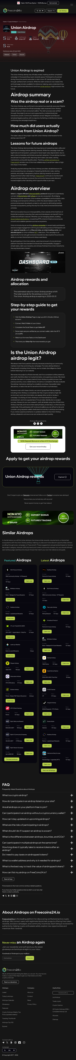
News (29, 1000)
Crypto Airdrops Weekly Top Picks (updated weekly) (11, 1013)
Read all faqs (8, 879)
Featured (5, 1008)
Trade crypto (57, 1001)
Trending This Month (9, 1018)
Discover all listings (49, 770)
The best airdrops (12, 759)
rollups (33, 196)
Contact (30, 996)
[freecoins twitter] (6, 896)
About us (30, 992)
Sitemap (55, 1019)
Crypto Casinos (58, 1005)
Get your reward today (38, 447)
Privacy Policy (31, 1004)
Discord (22, 54)
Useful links (56, 988)
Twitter (14, 54)
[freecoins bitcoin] (9, 896)
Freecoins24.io (8, 919)
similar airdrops (45, 86)
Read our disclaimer (10, 982)
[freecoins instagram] (11, 896)
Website (6, 54)
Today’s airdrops (7, 996)
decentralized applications (20, 219)
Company (30, 988)
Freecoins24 (40, 176)
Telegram (26, 495)
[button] (40, 11)
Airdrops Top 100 (7, 1022)
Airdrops (5, 988)
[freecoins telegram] (3, 895)
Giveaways (5, 1004)
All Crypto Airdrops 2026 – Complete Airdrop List (61, 1010)
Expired (4, 1026)
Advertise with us (63, 993)
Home (4, 21)
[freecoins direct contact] (17, 896)
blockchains (22, 196)
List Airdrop (63, 11)
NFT (36, 232)
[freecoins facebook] (14, 896)
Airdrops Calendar (8, 1000)
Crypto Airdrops (12, 21)
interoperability (34, 194)
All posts (55, 1015)
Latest (4, 992)
